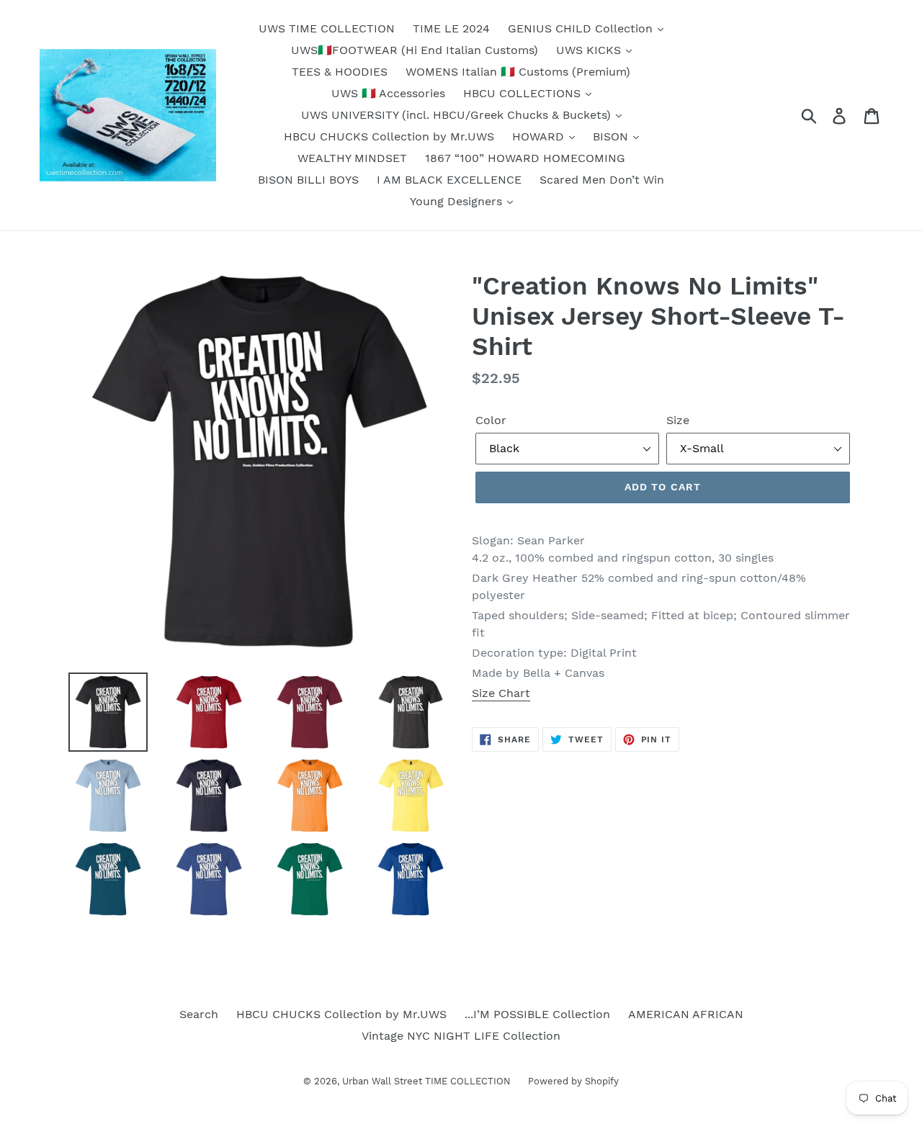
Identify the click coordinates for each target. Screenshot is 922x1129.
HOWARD (540, 136)
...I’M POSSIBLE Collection (537, 1014)
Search (198, 1014)
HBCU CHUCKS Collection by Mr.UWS (389, 136)
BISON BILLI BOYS (308, 179)
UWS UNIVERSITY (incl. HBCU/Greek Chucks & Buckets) (457, 115)
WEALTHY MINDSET (352, 158)
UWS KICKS (590, 50)
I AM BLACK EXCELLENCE (449, 179)
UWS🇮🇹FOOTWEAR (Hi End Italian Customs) (414, 50)
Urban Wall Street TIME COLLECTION (428, 1081)
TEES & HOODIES (340, 71)
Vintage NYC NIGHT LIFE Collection (461, 1036)
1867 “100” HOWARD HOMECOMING (525, 158)
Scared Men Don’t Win (602, 179)
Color (490, 420)
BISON (612, 136)
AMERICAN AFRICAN (685, 1014)
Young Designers (458, 201)
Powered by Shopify (573, 1081)
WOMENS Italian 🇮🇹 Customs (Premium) (518, 71)
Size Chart (501, 693)
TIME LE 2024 (451, 28)
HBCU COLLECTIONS (523, 93)
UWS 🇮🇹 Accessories (388, 93)
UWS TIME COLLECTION (327, 28)
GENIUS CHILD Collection (582, 28)
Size (677, 420)
